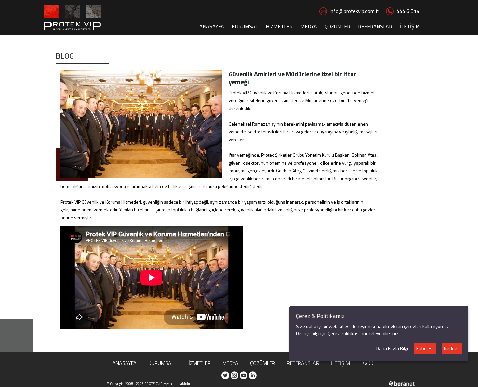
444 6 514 (407, 11)
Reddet (451, 348)
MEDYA (308, 26)
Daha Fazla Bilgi (392, 348)
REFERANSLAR (375, 26)
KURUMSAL (245, 26)
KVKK (367, 363)
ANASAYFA (211, 26)
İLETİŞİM (410, 26)
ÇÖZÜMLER (337, 26)
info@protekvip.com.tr (354, 11)
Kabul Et (424, 348)
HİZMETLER (279, 26)
